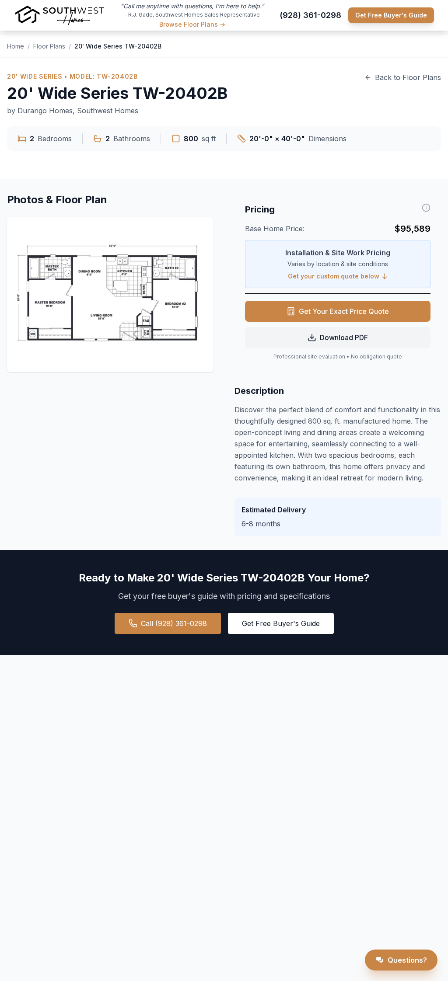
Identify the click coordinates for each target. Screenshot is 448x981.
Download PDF (344, 337)
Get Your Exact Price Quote (344, 311)
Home (15, 46)
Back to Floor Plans (408, 77)
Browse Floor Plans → (192, 24)
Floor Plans (49, 46)
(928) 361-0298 (310, 15)
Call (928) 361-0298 (174, 623)
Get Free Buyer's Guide (391, 15)
